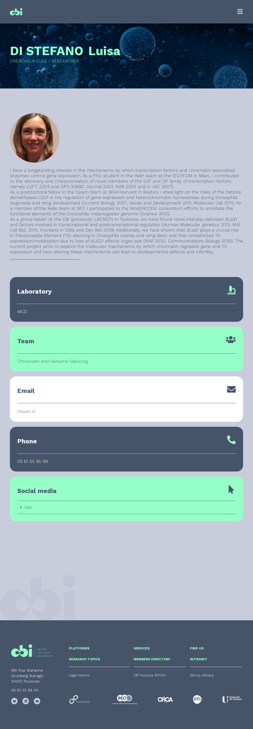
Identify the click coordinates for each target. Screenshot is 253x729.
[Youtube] (37, 701)
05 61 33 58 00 (25, 690)
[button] (150, 675)
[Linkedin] (25, 701)
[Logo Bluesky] (14, 701)
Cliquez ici (26, 411)
